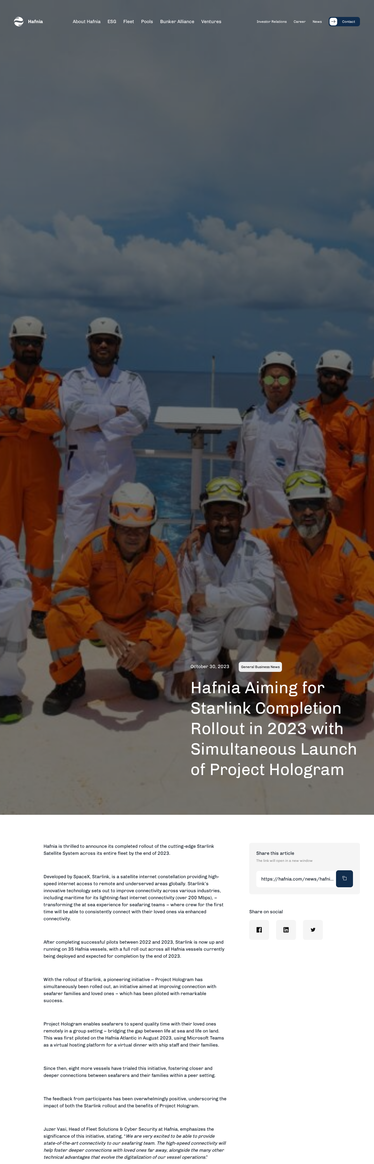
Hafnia (35, 21)
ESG (112, 21)
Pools (147, 21)
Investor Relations (272, 22)
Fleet (128, 21)
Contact (348, 22)
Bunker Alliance (177, 21)
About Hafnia (87, 21)
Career (300, 22)
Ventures (211, 21)
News (317, 22)
